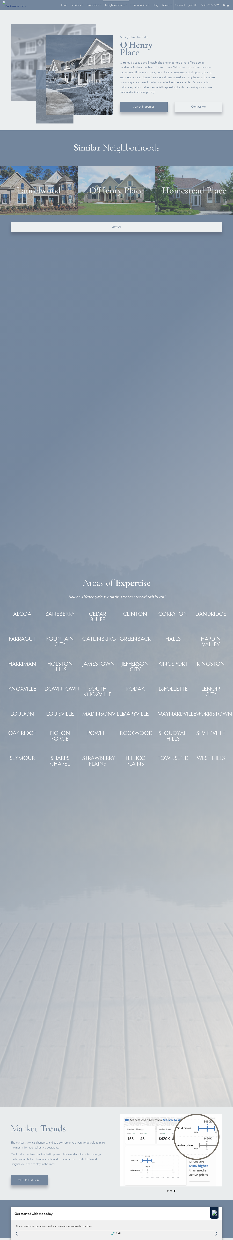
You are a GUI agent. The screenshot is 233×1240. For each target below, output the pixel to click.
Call (118, 1233)
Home (63, 5)
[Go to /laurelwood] (39, 190)
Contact (180, 5)
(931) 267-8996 (210, 5)
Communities (140, 6)
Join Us (193, 5)
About (167, 6)
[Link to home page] (16, 5)
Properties (95, 6)
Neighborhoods (116, 6)
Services (78, 6)
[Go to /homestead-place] (194, 190)
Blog (155, 5)
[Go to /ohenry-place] (116, 190)
